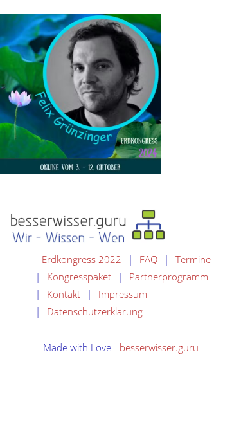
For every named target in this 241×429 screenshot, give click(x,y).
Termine (193, 259)
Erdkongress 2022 (81, 259)
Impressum (122, 294)
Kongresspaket (79, 276)
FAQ (148, 259)
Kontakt (63, 294)
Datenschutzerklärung (95, 311)
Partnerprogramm (168, 276)
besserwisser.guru (159, 347)
